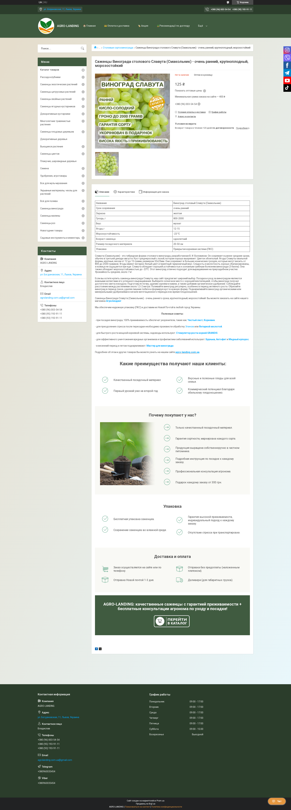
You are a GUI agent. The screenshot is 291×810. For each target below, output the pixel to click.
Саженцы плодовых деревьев (57, 131)
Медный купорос (239, 339)
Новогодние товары (51, 230)
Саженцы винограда (51, 208)
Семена (44, 168)
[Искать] (82, 48)
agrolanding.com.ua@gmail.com (57, 297)
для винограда (164, 345)
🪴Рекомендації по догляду (173, 25)
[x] (100, 649)
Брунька (210, 339)
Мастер (151, 345)
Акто (219, 339)
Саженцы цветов (49, 153)
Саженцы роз (47, 223)
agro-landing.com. (186, 352)
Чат (279, 801)
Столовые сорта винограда (118, 47)
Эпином (189, 326)
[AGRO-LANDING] (46, 26)
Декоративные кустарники (55, 113)
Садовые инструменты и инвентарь (60, 237)
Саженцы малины (50, 215)
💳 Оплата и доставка (116, 25)
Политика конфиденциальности (166, 807)
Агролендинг (113, 301)
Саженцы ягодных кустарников (57, 106)
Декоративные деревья (53, 139)
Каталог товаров (49, 69)
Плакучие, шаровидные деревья (58, 161)
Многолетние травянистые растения (55, 123)
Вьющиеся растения (51, 146)
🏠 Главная (89, 25)
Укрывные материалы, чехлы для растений (58, 192)
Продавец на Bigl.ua (145, 804)
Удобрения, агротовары (53, 175)
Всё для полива (49, 201)
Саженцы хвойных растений (56, 99)
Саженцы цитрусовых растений (57, 91)
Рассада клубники (50, 77)
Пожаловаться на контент (137, 807)
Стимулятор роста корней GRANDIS (197, 333)
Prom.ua (160, 801)
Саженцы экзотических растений (58, 84)
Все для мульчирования (53, 183)
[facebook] (96, 649)
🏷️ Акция (143, 25)
